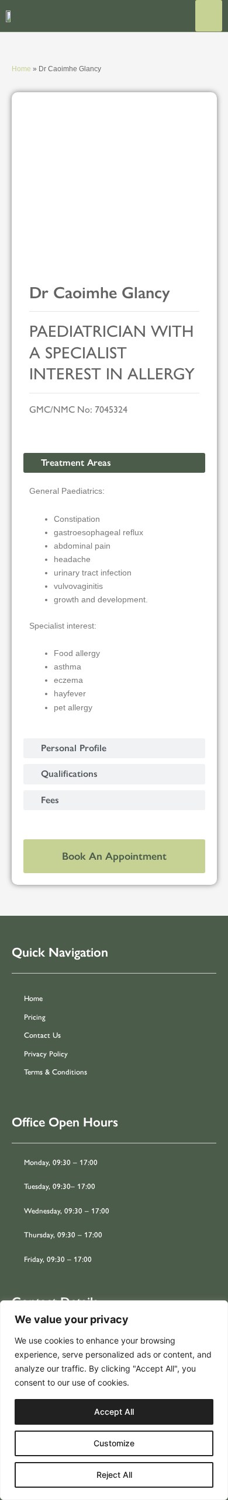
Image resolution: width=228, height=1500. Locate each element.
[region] (114, 1400)
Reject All (114, 1475)
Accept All (114, 1412)
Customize (114, 1443)
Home (21, 69)
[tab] (114, 463)
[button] (208, 16)
